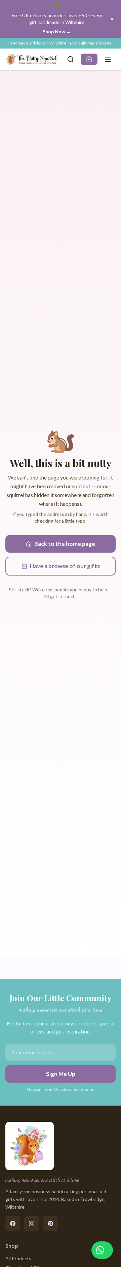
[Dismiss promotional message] (112, 19)
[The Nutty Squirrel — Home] (32, 59)
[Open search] (70, 59)
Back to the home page (64, 543)
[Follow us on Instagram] (31, 1223)
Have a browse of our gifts (65, 565)
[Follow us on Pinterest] (50, 1223)
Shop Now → (57, 31)
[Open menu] (108, 59)
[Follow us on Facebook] (12, 1223)
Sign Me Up (60, 1073)
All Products (18, 1258)
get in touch (63, 596)
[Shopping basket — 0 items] (89, 59)
